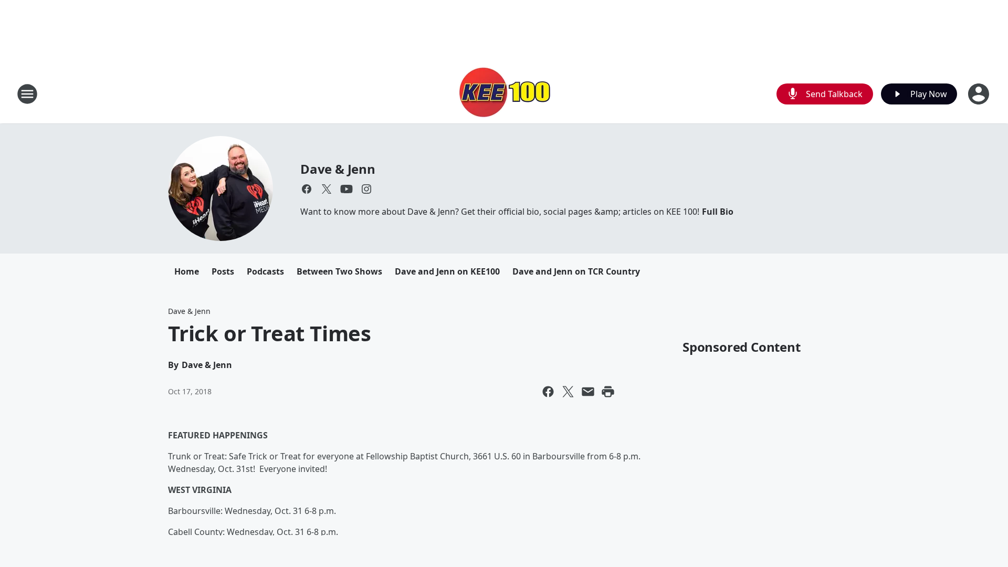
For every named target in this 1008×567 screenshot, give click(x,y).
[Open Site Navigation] (27, 93)
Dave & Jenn (337, 168)
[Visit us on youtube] (346, 189)
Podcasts (265, 271)
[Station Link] (504, 93)
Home (186, 271)
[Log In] (979, 93)
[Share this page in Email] (588, 391)
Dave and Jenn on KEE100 (447, 271)
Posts (223, 271)
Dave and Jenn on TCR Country (576, 271)
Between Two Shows (339, 271)
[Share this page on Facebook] (548, 391)
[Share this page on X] (568, 391)
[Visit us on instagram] (366, 189)
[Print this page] (608, 391)
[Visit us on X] (326, 189)
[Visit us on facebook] (306, 189)
